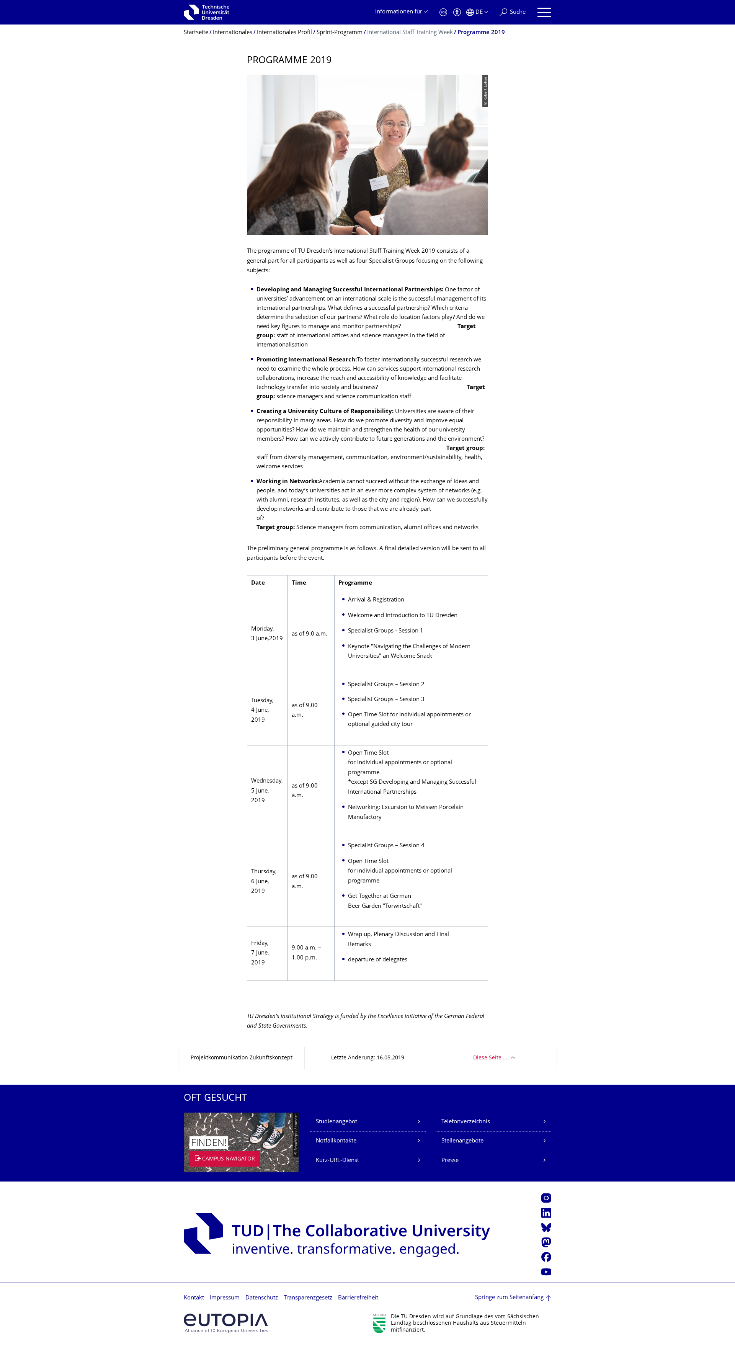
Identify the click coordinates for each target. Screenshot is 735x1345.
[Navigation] (544, 12)
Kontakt (194, 1298)
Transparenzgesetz (308, 1298)
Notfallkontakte (336, 1141)
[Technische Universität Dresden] (206, 12)
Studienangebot (336, 1122)
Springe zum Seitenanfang (509, 1298)
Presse (450, 1161)
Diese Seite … (490, 1058)
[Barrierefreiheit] (457, 12)
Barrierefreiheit (358, 1298)
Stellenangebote (462, 1141)
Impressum (225, 1298)
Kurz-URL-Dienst (337, 1161)
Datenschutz (261, 1298)
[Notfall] (443, 12)
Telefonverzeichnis (465, 1122)
